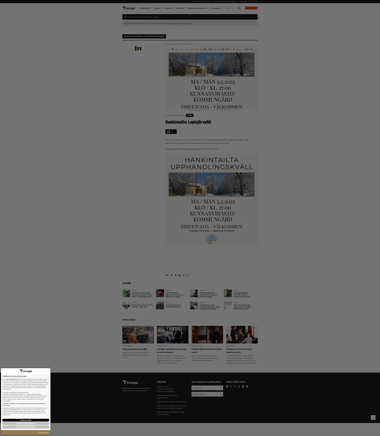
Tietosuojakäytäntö (43, 432)
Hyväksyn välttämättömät (25, 423)
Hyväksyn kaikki (25, 420)
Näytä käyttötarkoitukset (26, 427)
